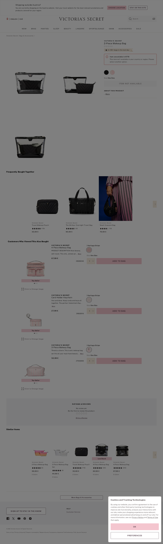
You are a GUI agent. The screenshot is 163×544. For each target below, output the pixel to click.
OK (134, 527)
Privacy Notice (138, 517)
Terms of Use (152, 517)
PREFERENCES (134, 535)
